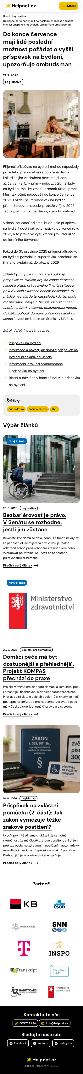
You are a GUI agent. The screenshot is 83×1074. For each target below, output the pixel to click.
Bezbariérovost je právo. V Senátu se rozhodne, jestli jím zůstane (34, 522)
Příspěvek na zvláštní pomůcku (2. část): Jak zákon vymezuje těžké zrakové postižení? (33, 816)
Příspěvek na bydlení (25, 343)
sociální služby (38, 409)
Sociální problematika (36, 650)
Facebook (20, 1043)
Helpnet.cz (24, 6)
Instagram (65, 1043)
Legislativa (19, 16)
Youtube (42, 1043)
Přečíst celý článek (17, 565)
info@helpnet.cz (56, 1023)
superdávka (16, 409)
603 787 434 (27, 1023)
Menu (71, 6)
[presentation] (41, 469)
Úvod (6, 16)
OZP (54, 409)
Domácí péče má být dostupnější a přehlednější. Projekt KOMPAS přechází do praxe (38, 667)
